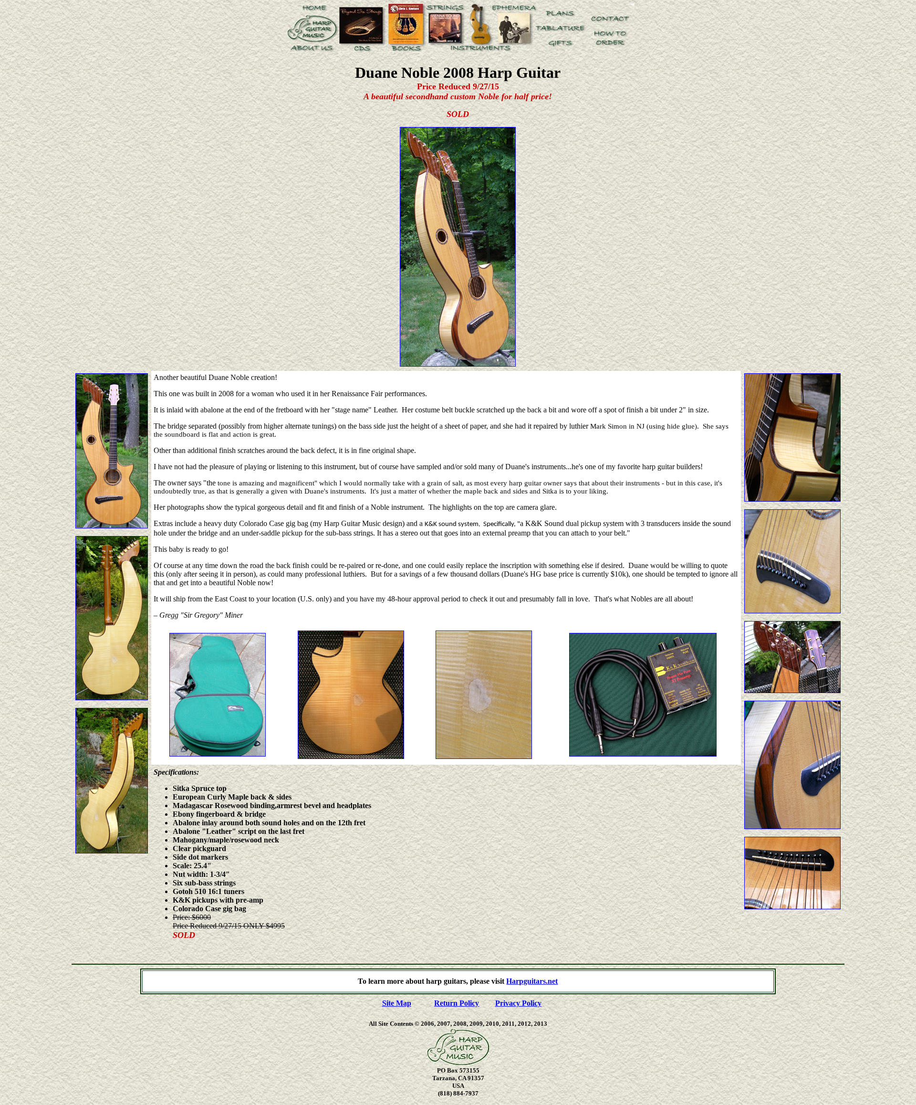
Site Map (396, 1003)
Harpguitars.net (532, 981)
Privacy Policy (518, 1003)
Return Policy (456, 1003)
